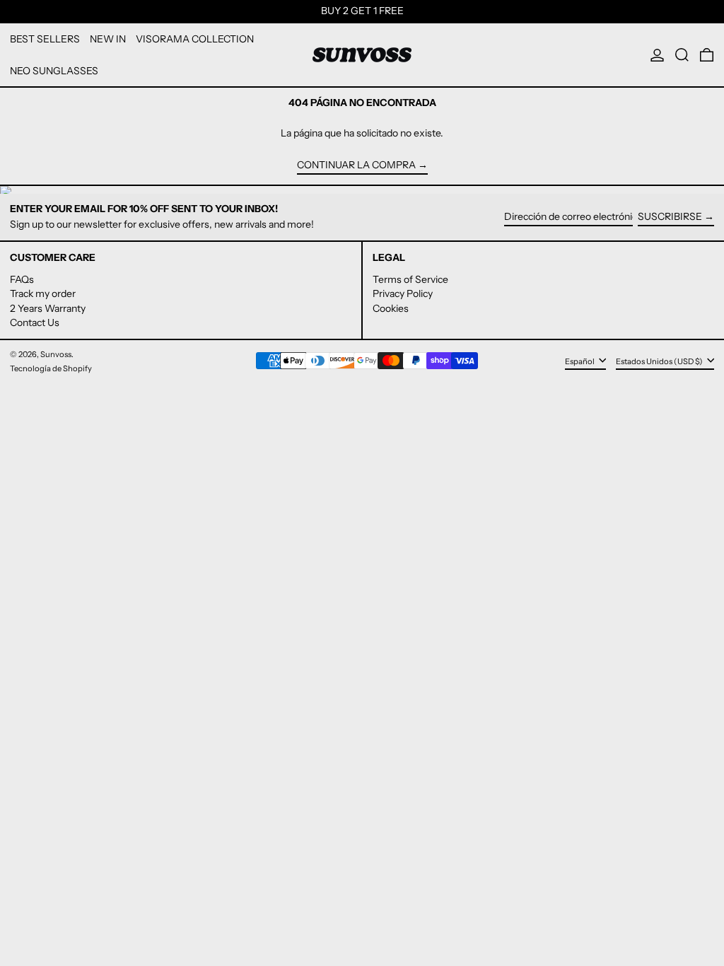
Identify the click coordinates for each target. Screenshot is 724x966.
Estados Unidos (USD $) (660, 361)
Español (580, 361)
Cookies (391, 308)
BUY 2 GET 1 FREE (362, 10)
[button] (682, 55)
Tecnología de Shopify (51, 368)
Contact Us (34, 322)
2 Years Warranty (48, 308)
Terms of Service (410, 279)
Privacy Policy (403, 293)
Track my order (43, 293)
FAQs (22, 279)
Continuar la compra (356, 165)
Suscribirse (670, 216)
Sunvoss (55, 354)
